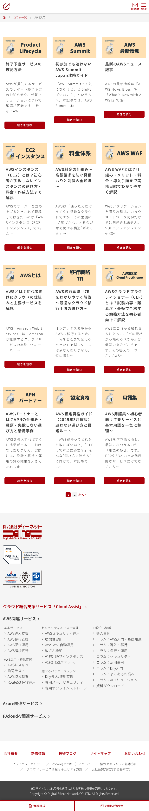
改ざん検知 (53, 650)
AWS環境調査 (18, 676)
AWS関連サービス (19, 618)
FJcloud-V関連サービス (24, 716)
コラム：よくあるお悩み (115, 673)
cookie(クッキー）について (71, 764)
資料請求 (39, 806)
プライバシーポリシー (27, 764)
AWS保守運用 (18, 644)
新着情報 (38, 753)
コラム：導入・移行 (111, 644)
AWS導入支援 (18, 633)
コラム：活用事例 (110, 662)
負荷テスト (16, 670)
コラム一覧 (20, 17)
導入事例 (103, 633)
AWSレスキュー (20, 664)
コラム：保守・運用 (111, 650)
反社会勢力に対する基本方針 (112, 769)
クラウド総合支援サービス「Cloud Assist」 (43, 606)
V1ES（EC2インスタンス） (66, 656)
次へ (81, 494)
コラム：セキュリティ (113, 656)
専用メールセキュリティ (64, 682)
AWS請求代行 (18, 650)
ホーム (4, 18)
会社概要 (11, 753)
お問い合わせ (134, 753)
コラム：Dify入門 (109, 668)
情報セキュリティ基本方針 (118, 764)
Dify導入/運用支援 (59, 676)
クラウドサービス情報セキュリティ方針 (54, 769)
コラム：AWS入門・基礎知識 (118, 639)
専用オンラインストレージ (66, 687)
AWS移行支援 (18, 639)
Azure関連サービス (21, 703)
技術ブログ (67, 753)
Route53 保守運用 (22, 682)
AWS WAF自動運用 (59, 644)
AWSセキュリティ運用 (62, 633)
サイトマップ (100, 753)
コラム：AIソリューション (117, 679)
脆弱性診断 (53, 639)
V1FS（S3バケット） (61, 662)
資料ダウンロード (110, 685)
